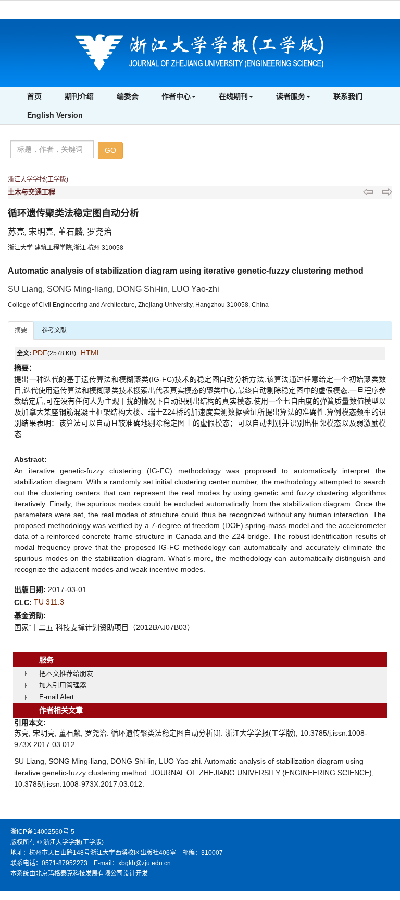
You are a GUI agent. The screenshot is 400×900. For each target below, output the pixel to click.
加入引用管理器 (62, 685)
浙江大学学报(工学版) (38, 179)
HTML (91, 353)
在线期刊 (233, 96)
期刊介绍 (79, 96)
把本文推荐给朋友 (66, 673)
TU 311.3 (49, 602)
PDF (40, 353)
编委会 (128, 96)
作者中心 (176, 96)
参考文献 (54, 330)
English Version (55, 115)
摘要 (21, 330)
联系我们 (347, 96)
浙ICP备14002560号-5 (42, 831)
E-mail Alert (56, 697)
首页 (34, 96)
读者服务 (290, 96)
